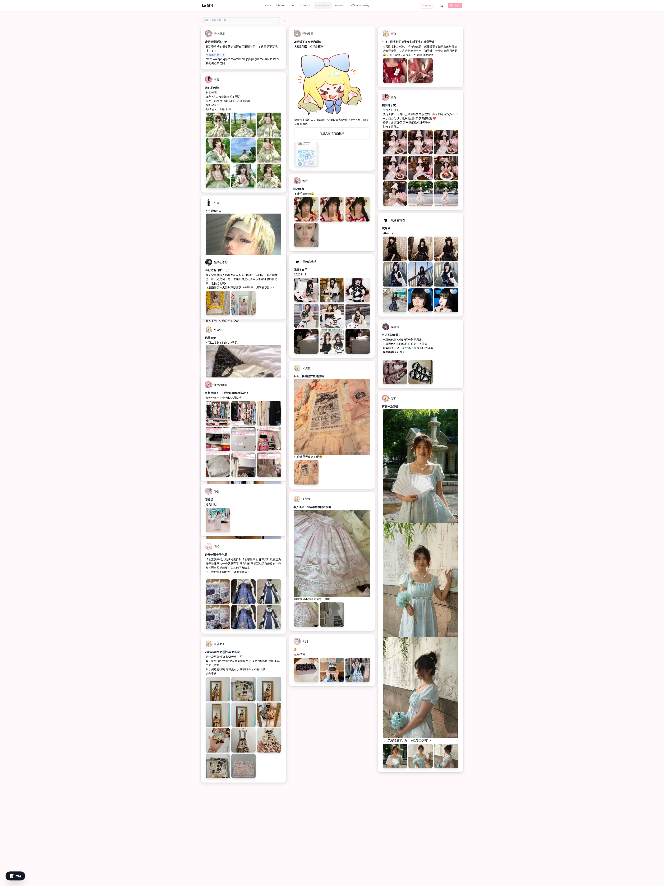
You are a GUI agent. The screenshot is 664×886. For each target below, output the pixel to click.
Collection (305, 5)
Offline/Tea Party (359, 5)
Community (323, 5)
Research (339, 5)
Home (268, 5)
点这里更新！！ (215, 55)
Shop (292, 5)
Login (457, 5)
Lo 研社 (208, 5)
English (426, 5)
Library (280, 5)
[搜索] (441, 5)
